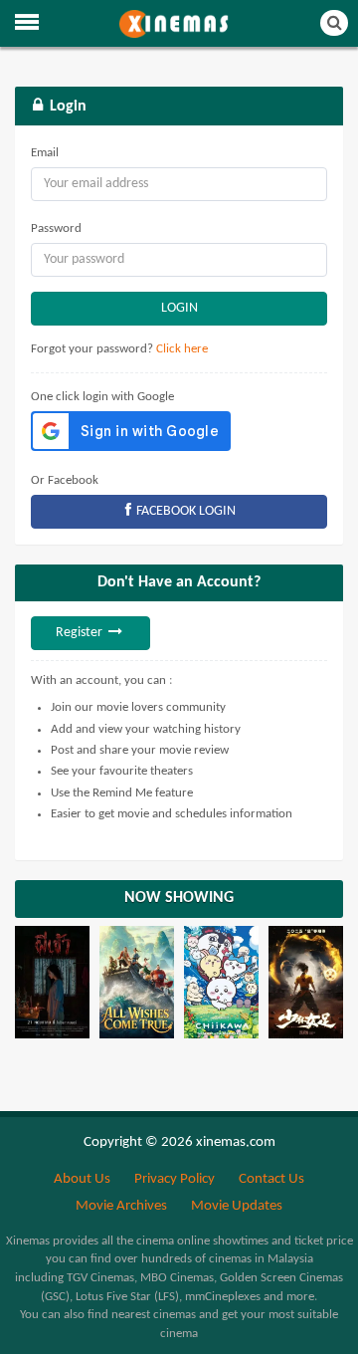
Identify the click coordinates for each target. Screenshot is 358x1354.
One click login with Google (102, 396)
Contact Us (271, 1179)
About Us (82, 1179)
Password (56, 228)
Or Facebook (64, 480)
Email (45, 152)
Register (80, 632)
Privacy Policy (174, 1179)
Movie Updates (236, 1206)
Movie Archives (121, 1206)
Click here (182, 348)
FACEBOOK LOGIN (184, 511)
